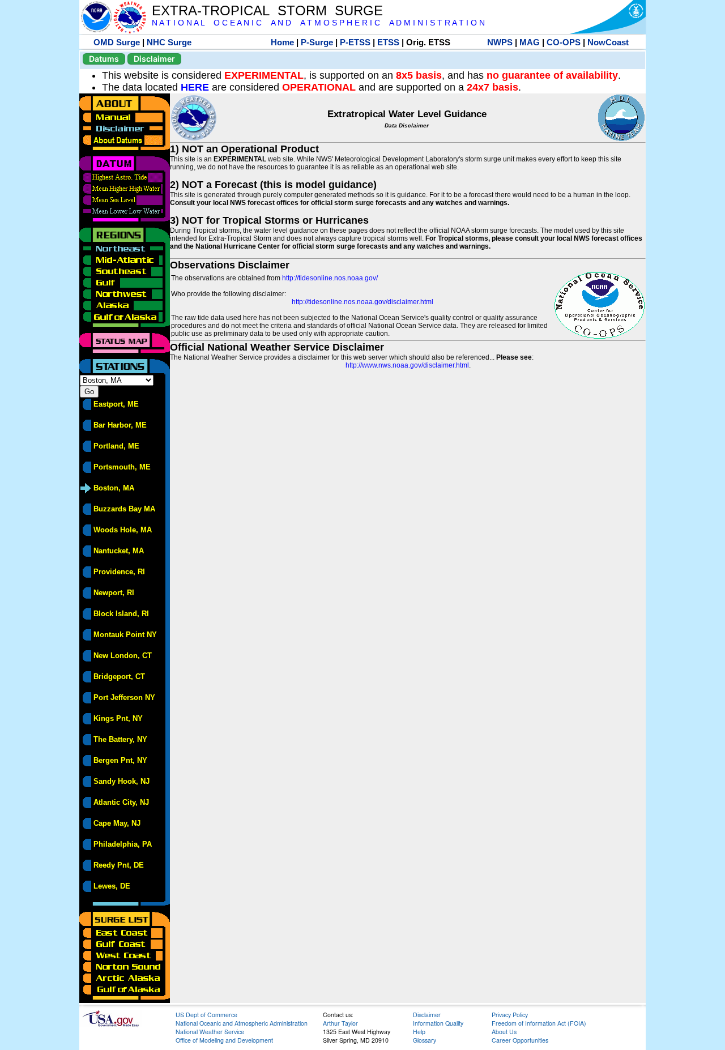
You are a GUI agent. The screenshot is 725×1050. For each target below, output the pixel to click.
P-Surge (317, 42)
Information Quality (438, 1023)
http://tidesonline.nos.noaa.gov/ (330, 278)
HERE (195, 87)
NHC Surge (169, 42)
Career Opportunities (520, 1040)
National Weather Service (210, 1031)
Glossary (424, 1040)
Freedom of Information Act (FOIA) (539, 1023)
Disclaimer (154, 58)
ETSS (388, 42)
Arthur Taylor (340, 1023)
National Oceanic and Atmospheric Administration (242, 1023)
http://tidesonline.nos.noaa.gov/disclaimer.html (362, 302)
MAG (529, 42)
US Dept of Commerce (206, 1014)
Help (419, 1031)
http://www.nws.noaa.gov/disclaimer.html (407, 365)
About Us (504, 1031)
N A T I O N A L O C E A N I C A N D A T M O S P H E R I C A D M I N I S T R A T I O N (318, 23)
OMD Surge (116, 42)
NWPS (500, 42)
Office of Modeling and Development (224, 1040)
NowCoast (608, 42)
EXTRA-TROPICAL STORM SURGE (267, 10)
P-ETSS (355, 42)
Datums (104, 58)
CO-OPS (564, 42)
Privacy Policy (510, 1014)
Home (282, 42)
